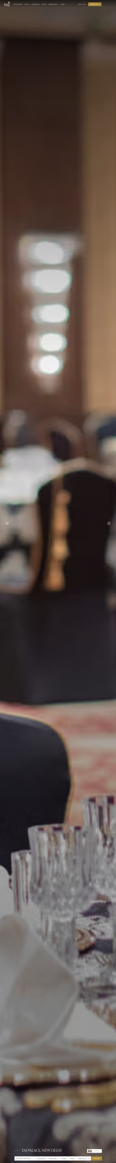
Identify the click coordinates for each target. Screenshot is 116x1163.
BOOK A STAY (95, 4)
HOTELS (26, 4)
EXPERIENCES (35, 4)
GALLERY (96, 1151)
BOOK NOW (97, 1158)
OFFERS (44, 4)
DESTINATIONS (18, 4)
